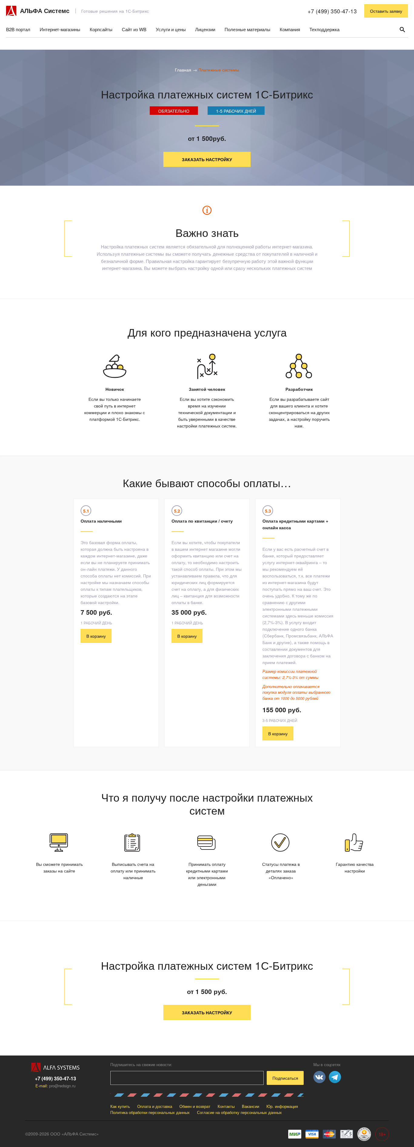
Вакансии (250, 1106)
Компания (290, 29)
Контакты (226, 1106)
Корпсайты (101, 29)
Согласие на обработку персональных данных (239, 1112)
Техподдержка (324, 29)
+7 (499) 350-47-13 (332, 11)
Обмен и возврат (194, 1106)
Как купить (120, 1106)
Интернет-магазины (60, 29)
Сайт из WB (134, 29)
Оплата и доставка (154, 1106)
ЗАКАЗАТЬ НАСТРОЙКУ (207, 159)
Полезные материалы (247, 29)
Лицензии (205, 29)
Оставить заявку (386, 11)
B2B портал (18, 29)
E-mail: (55, 1086)
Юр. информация (282, 1106)
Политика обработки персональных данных (150, 1112)
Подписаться (285, 1078)
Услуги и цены (171, 29)
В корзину (96, 636)
